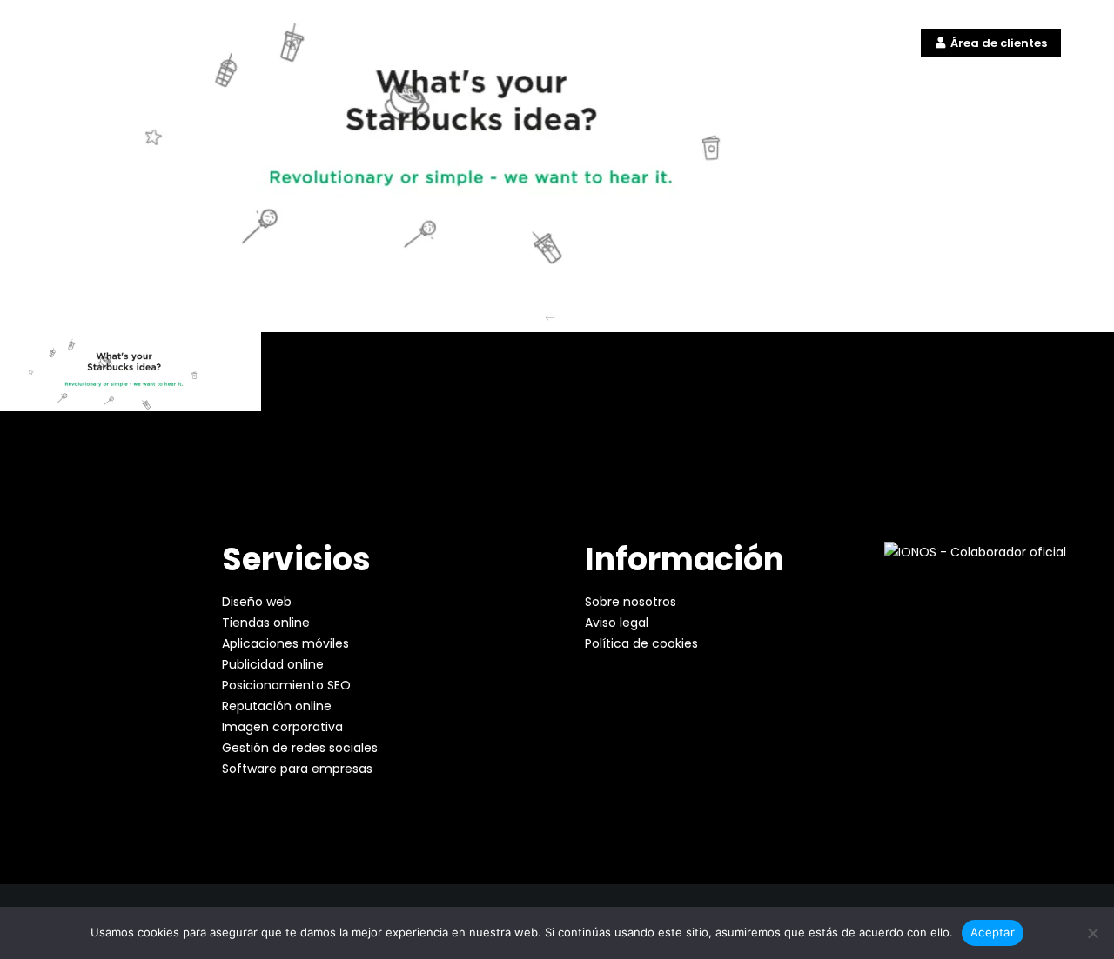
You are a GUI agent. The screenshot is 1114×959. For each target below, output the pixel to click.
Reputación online (277, 706)
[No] (1092, 933)
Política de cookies (641, 643)
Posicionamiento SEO (286, 685)
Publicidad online (273, 664)
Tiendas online (266, 622)
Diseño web (257, 601)
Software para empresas (297, 768)
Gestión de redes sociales (300, 747)
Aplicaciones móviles (285, 643)
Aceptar (992, 932)
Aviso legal (616, 622)
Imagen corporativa (282, 727)
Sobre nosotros (630, 601)
